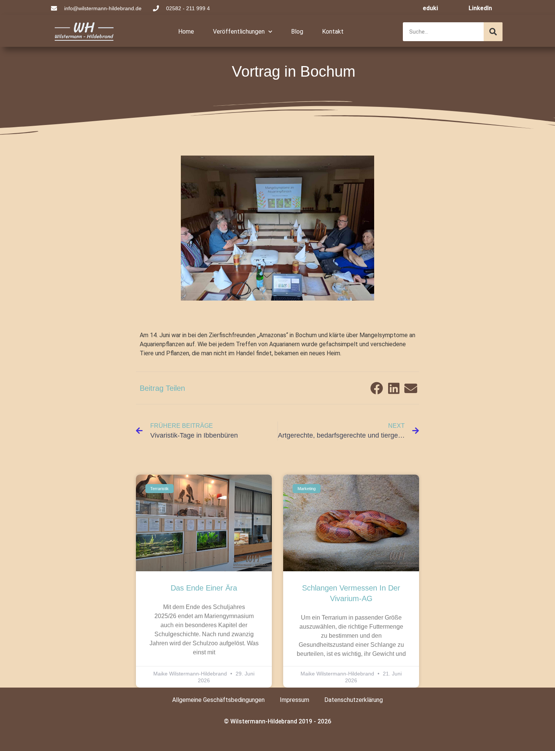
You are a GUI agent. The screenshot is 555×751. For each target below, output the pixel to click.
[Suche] (493, 31)
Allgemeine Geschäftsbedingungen (218, 699)
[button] (376, 387)
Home (186, 31)
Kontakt (333, 31)
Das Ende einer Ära (204, 588)
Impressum (294, 699)
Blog (297, 31)
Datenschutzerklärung (353, 699)
